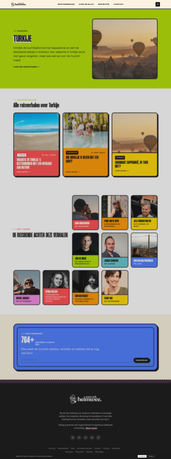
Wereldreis (99, 452)
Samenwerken (63, 448)
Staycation (79, 452)
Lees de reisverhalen (25, 67)
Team (73, 448)
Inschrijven (142, 360)
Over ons (52, 448)
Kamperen (69, 452)
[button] (158, 4)
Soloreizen (116, 448)
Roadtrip (89, 452)
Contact (119, 4)
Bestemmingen (66, 4)
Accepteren (142, 456)
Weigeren (151, 456)
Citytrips (106, 448)
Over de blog (86, 4)
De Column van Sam (84, 448)
